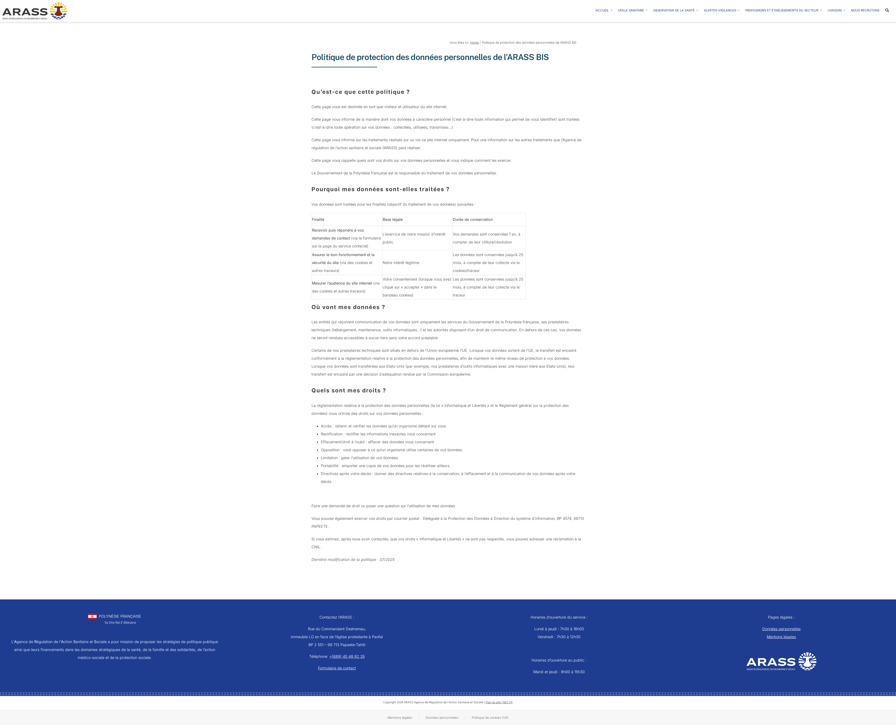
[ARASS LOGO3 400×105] (34, 4)
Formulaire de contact (337, 668)
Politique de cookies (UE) (490, 717)
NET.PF (508, 702)
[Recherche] (889, 8)
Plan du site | (494, 702)
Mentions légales (781, 636)
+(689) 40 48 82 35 (347, 656)
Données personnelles (781, 628)
